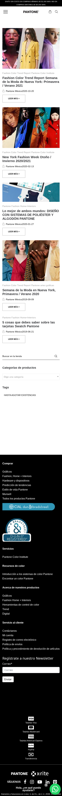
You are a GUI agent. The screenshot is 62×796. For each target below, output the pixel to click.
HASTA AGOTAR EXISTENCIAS (20, 395)
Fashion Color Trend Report (16, 73)
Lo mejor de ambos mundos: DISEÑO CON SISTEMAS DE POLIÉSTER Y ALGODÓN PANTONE (30, 214)
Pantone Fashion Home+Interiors (19, 206)
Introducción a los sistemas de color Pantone (27, 574)
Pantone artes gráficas (42, 285)
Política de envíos (12, 644)
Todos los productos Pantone (18, 498)
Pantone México (14, 91)
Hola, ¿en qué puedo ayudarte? (28, 789)
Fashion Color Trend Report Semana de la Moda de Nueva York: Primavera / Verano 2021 (30, 81)
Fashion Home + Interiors (16, 600)
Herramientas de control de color (20, 604)
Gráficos (7, 471)
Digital (6, 613)
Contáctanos (9, 630)
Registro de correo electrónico (19, 639)
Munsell (6, 494)
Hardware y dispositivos (15, 480)
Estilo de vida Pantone (15, 489)
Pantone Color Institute (42, 73)
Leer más (13, 98)
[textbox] (31, 377)
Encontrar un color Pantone (17, 578)
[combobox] (31, 377)
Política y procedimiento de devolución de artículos (31, 648)
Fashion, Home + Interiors (16, 476)
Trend (5, 609)
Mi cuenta (7, 635)
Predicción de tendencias (16, 485)
